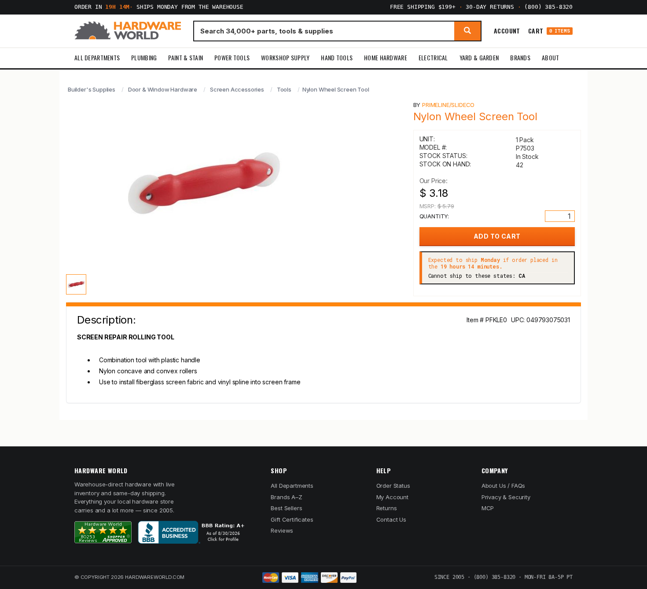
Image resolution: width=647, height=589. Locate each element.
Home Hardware (385, 57)
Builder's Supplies (91, 89)
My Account (392, 497)
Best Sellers (286, 508)
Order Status (393, 485)
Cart (549, 31)
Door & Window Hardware (162, 89)
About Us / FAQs (503, 485)
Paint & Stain (185, 57)
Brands (520, 57)
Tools (284, 89)
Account (507, 31)
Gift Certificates (292, 519)
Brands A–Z (286, 497)
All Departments (97, 57)
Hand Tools (337, 57)
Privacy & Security (506, 497)
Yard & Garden (479, 57)
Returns (386, 508)
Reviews (282, 530)
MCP (488, 508)
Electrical (433, 57)
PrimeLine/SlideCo (448, 104)
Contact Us (391, 519)
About (550, 57)
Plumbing (144, 57)
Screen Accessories (237, 89)
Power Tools (232, 57)
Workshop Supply (285, 57)
